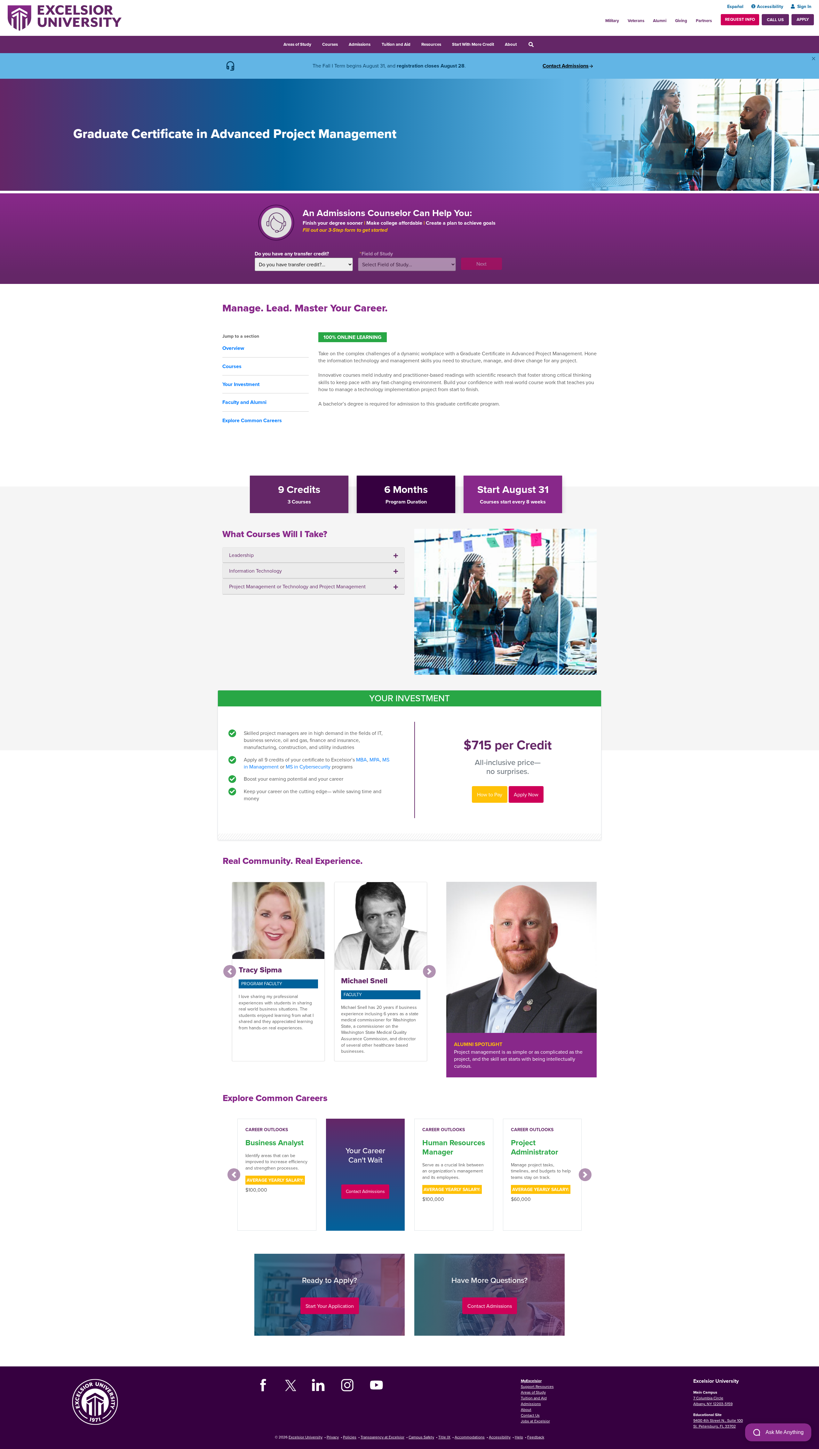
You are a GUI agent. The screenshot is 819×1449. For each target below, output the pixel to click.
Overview (233, 348)
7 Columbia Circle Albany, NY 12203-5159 (713, 1400)
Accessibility (770, 6)
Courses (330, 44)
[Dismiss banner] (813, 58)
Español (735, 6)
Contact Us (530, 1415)
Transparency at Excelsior (382, 1437)
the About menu (521, 43)
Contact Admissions (566, 65)
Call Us (775, 20)
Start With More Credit (473, 44)
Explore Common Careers (252, 420)
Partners (704, 21)
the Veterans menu (648, 19)
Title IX (444, 1437)
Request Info (740, 19)
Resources (431, 44)
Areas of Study (297, 44)
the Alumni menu (670, 19)
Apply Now (526, 794)
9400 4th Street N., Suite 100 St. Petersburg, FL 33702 (718, 1423)
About (511, 44)
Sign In (804, 6)
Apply (803, 19)
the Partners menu (714, 19)
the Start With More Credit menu (498, 43)
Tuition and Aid (396, 44)
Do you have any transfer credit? (292, 253)
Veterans (636, 21)
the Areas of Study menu (315, 43)
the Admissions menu (375, 43)
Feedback (535, 1437)
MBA (361, 759)
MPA (375, 759)
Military (612, 21)
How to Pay (489, 794)
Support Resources (537, 1386)
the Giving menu (691, 19)
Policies (349, 1437)
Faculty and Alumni (244, 402)
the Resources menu (445, 43)
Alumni (659, 21)
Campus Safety (421, 1437)
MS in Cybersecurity (308, 766)
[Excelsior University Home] (65, 17)
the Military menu (622, 19)
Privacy (333, 1437)
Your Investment (240, 384)
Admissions (359, 44)
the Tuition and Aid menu (414, 43)
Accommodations (470, 1437)
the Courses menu (342, 43)
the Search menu (540, 43)
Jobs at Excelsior (535, 1421)
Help (519, 1437)
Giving (681, 21)
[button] (229, 971)
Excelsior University (305, 1437)
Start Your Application (330, 1305)
